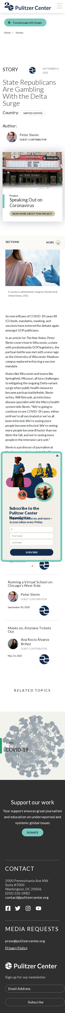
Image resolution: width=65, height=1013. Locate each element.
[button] (31, 513)
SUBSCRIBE (31, 552)
